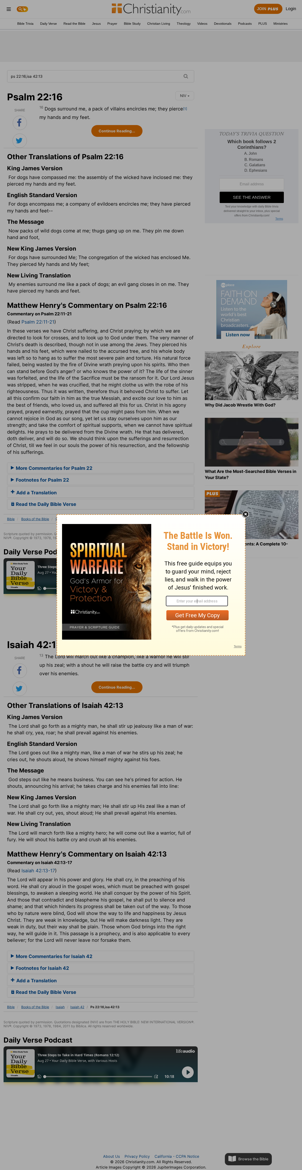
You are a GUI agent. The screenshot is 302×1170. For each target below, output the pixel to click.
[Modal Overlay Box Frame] (151, 585)
